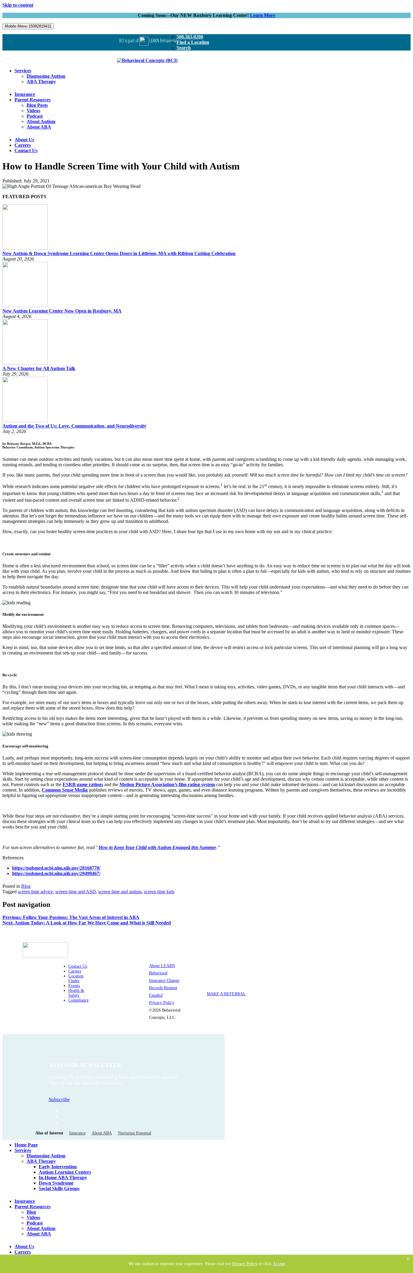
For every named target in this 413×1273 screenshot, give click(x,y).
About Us (24, 139)
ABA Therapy (41, 81)
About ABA (39, 127)
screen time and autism (119, 891)
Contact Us (26, 150)
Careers (23, 145)
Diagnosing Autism (46, 76)
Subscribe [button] (59, 1099)
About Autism (41, 121)
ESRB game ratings (83, 784)
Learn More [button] (262, 15)
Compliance (78, 1000)
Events (74, 985)
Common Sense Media (65, 789)
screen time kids (159, 891)
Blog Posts (37, 105)
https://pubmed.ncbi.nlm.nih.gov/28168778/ (56, 868)
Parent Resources (32, 99)
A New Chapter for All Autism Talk (38, 368)
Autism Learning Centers (65, 1172)
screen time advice (35, 891)
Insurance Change (164, 980)
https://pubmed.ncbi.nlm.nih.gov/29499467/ (56, 873)
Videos (33, 110)
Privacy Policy (161, 1002)
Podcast (35, 116)
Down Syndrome (56, 1183)
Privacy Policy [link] (244, 1264)
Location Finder (75, 978)
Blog (26, 886)
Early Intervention (58, 1166)
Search (184, 47)
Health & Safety (76, 993)
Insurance (25, 94)
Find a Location (193, 42)
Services (23, 70)
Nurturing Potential (134, 1133)
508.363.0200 (190, 36)
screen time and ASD (75, 891)
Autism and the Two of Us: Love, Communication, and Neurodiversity (74, 425)
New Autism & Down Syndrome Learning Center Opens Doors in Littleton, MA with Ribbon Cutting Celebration (119, 253)
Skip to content (17, 5)
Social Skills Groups (59, 1188)
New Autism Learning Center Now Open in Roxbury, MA (62, 310)
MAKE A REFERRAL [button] (226, 994)
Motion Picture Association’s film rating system (167, 784)
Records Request (163, 988)
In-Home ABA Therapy (63, 1177)
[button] (408, 1259)
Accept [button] (279, 1264)
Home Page (26, 1144)
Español (156, 995)
